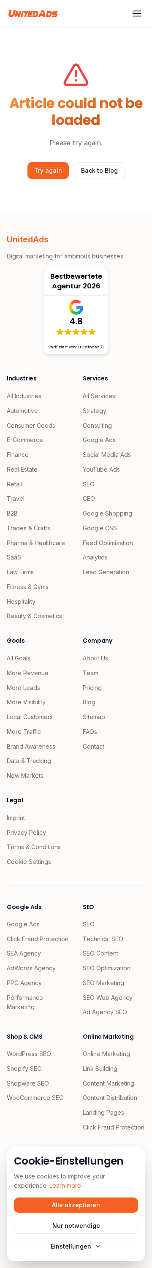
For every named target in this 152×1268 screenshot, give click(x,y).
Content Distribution (110, 1097)
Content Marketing (108, 1083)
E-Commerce (25, 439)
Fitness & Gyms (28, 586)
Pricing (92, 687)
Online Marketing (106, 1053)
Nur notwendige (76, 1225)
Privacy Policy (26, 832)
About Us (95, 658)
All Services (99, 395)
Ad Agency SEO (105, 1011)
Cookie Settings (29, 861)
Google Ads (99, 439)
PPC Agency (24, 982)
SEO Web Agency (108, 997)
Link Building (100, 1068)
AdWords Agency (31, 968)
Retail (14, 484)
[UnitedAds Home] (33, 13)
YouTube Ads (101, 469)
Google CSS (100, 528)
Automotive (22, 410)
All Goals (18, 658)
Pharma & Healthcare (36, 542)
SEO (89, 484)
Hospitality (21, 601)
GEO (89, 498)
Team (90, 672)
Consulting (97, 425)
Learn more (65, 1185)
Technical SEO (103, 938)
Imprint (16, 817)
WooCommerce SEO (35, 1097)
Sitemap (94, 716)
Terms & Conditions (34, 846)
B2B (12, 513)
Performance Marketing (25, 1002)
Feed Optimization (108, 542)
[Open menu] (136, 13)
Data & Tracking (29, 760)
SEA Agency (24, 953)
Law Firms (20, 572)
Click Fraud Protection (37, 938)
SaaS (14, 557)
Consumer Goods (31, 425)
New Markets (25, 775)
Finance (18, 454)
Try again (48, 170)
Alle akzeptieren (76, 1204)
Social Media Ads (107, 454)
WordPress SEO (29, 1053)
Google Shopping (107, 513)
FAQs (90, 731)
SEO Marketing (103, 982)
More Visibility (26, 702)
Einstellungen (71, 1246)
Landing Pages (103, 1112)
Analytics (95, 557)
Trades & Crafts (28, 528)
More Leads (23, 687)
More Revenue (28, 672)
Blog (89, 702)
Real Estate (22, 469)
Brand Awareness (31, 746)
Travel (15, 498)
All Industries (24, 395)
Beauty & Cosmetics (34, 615)
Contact (93, 746)
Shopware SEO (28, 1083)
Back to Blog (99, 170)
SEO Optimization (106, 968)
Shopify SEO (24, 1068)
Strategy (94, 410)
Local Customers (30, 716)
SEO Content (100, 953)
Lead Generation (106, 572)
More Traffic (24, 731)
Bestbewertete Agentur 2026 (76, 281)
